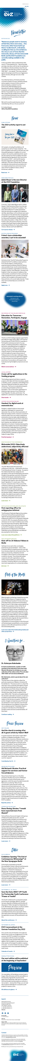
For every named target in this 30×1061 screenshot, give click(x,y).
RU (28, 6)
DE (25, 6)
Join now (3, 566)
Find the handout (6, 437)
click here (21, 1041)
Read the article (6, 802)
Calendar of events (7, 951)
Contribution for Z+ (7, 761)
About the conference (7, 920)
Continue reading (6, 714)
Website (3, 1009)
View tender (5, 397)
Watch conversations (7, 366)
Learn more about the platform (10, 535)
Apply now (4, 285)
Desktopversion (25, 3)
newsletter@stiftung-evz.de (11, 1037)
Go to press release (7, 229)
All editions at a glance (8, 989)
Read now (4, 172)
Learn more (4, 500)
